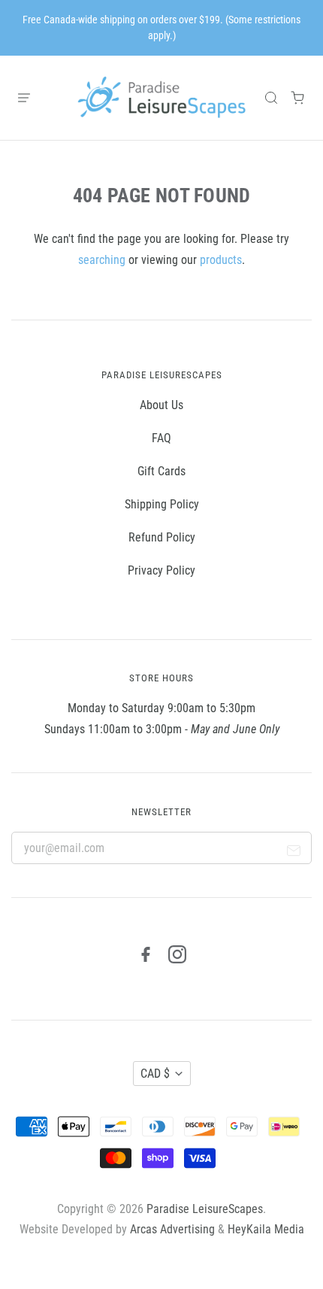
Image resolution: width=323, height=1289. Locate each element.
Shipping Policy (162, 504)
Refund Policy (161, 537)
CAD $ (155, 1073)
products (221, 260)
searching (101, 260)
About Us (161, 405)
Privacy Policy (161, 570)
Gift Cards (161, 471)
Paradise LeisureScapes (204, 1209)
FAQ (161, 438)
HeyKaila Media (266, 1229)
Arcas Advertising (172, 1229)
